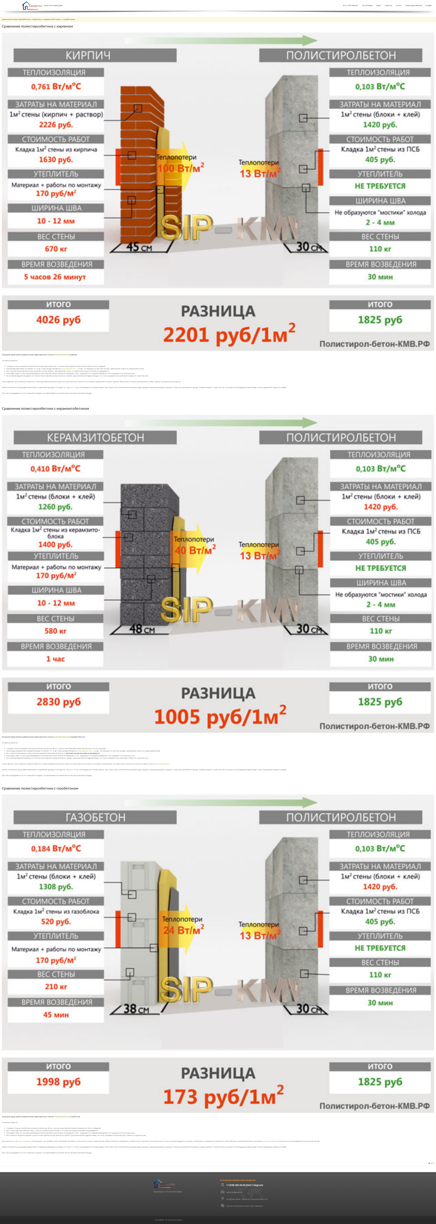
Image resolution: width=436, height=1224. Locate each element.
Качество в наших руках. (53, 5)
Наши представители (414, 5)
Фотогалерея (367, 5)
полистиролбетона (61, 355)
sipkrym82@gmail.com (234, 1192)
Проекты (388, 5)
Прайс (378, 5)
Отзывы (428, 5)
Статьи (398, 5)
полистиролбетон (25, 1141)
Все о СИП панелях (350, 5)
